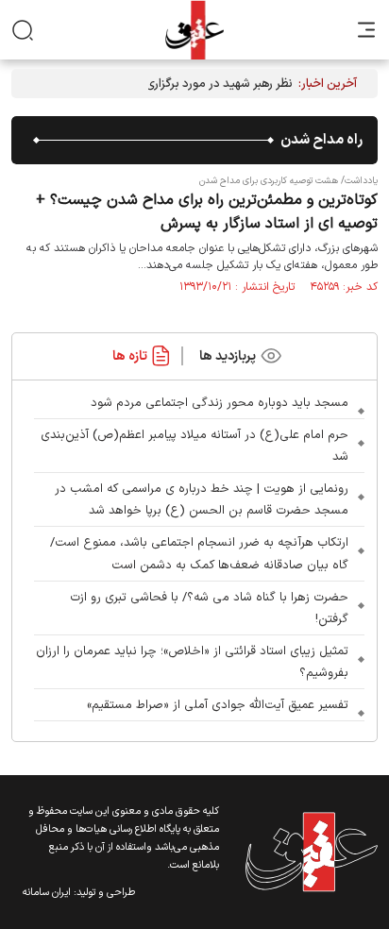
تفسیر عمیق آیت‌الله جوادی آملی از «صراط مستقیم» (217, 705)
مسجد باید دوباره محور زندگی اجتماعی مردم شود (219, 403)
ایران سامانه (47, 893)
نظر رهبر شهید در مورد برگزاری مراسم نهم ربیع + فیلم (162, 84)
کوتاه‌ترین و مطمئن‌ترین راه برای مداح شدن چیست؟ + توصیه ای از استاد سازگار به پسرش (207, 212)
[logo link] (194, 29)
